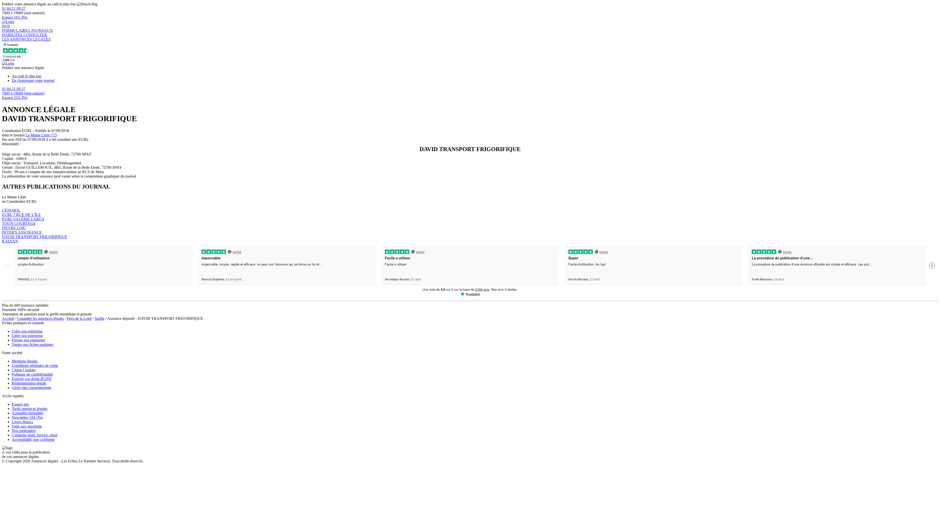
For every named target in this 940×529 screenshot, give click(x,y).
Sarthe (100, 318)
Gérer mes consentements (31, 387)
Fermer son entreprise (28, 340)
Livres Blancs (22, 422)
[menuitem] (475, 76)
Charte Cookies (24, 370)
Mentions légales (25, 361)
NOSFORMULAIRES (16, 28)
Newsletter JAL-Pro (27, 417)
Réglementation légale (29, 383)
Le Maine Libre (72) (41, 135)
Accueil (8, 318)
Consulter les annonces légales (40, 318)
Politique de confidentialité (32, 374)
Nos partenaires (24, 431)
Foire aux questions (27, 426)
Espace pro (20, 404)
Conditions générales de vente (35, 365)
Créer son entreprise (27, 331)
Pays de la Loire (79, 318)
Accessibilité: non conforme (33, 439)
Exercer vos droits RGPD (31, 379)
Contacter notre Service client (34, 435)
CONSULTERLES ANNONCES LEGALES (26, 37)
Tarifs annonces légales (29, 409)
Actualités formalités (27, 413)
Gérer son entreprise (27, 336)
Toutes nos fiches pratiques (32, 344)
